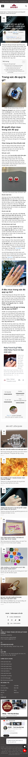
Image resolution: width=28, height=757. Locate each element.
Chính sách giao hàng (6, 666)
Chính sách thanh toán (6, 664)
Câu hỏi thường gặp (5, 678)
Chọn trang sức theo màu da (13, 68)
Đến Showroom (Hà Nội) (7, 680)
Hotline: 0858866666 (15, 616)
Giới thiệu (16, 685)
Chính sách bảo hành (6, 673)
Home (1, 12)
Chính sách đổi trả (5, 671)
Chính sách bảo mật (6, 661)
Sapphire (10, 257)
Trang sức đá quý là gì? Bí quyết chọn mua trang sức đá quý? (14, 508)
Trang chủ (3, 685)
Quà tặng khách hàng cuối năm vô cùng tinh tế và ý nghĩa (12, 538)
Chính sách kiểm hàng (6, 668)
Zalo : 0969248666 (15, 623)
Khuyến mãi (3, 690)
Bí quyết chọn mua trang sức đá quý (14, 65)
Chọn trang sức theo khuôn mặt (14, 66)
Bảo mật (16, 687)
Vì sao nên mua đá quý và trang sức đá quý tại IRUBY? (15, 72)
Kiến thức (16, 692)
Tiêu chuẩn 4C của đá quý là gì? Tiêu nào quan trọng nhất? (13, 568)
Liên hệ (2, 692)
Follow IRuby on (10, 37)
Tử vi (2, 694)
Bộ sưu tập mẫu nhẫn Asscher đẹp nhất (14, 449)
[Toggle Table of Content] (23, 61)
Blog (5, 12)
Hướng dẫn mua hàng (6, 675)
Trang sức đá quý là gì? (9, 64)
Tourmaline (18, 248)
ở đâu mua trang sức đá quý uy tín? (14, 69)
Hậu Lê (15, 32)
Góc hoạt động (4, 687)
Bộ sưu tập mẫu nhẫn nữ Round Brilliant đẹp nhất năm (11, 598)
